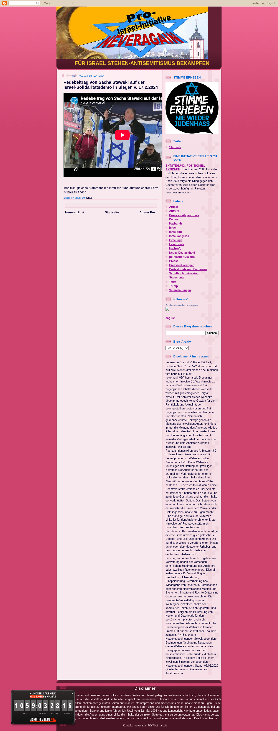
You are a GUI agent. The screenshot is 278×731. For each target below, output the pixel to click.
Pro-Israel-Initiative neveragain (181, 305)
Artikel (173, 206)
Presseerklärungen (181, 265)
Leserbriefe (176, 244)
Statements (176, 277)
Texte (172, 281)
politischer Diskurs (182, 256)
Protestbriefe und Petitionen (188, 269)
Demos (174, 219)
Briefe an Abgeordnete (184, 215)
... (191, 192)
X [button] (72, 693)
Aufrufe (174, 211)
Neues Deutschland (182, 252)
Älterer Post (148, 212)
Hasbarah (175, 223)
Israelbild (175, 231)
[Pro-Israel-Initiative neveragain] (167, 309)
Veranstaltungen (180, 290)
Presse (173, 261)
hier (70, 192)
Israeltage (175, 240)
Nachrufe (175, 248)
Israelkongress (179, 236)
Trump (173, 286)
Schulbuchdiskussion (184, 273)
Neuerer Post (74, 212)
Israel (173, 227)
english (170, 318)
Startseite (112, 212)
